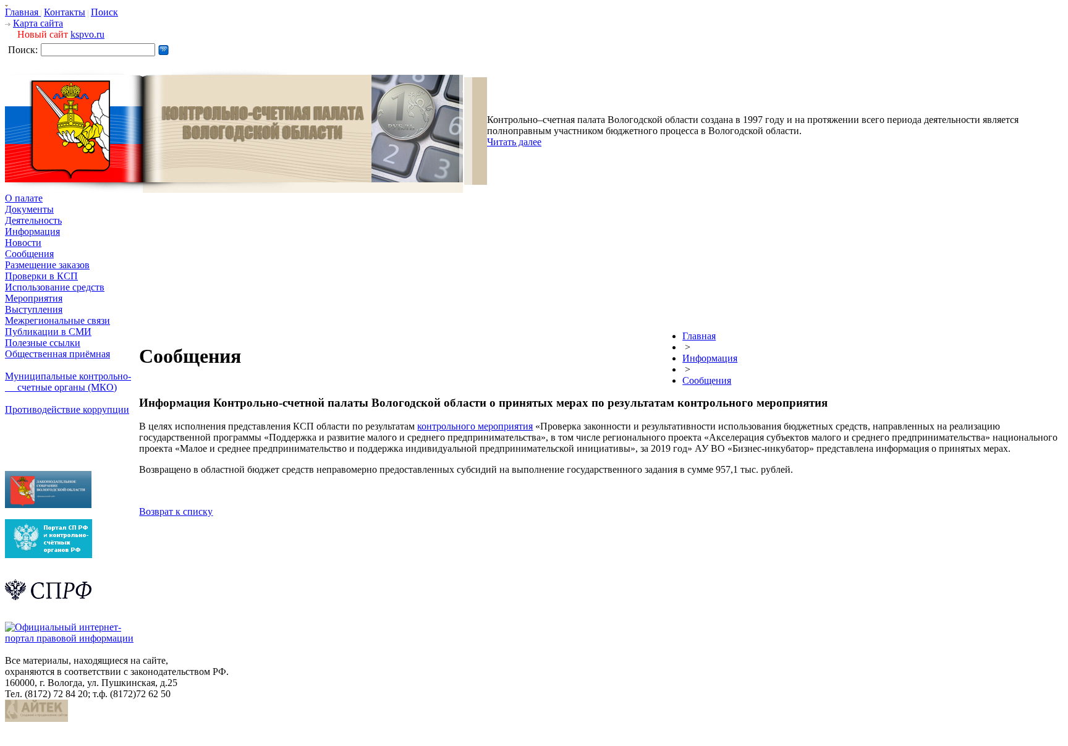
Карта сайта (38, 23)
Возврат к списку (176, 511)
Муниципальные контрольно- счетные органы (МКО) (68, 381)
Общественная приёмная (57, 354)
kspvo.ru (87, 34)
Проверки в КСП (41, 276)
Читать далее (514, 142)
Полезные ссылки (42, 342)
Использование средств (54, 287)
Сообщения (29, 253)
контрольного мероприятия (475, 426)
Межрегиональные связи (57, 320)
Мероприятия (33, 298)
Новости (23, 242)
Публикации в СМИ (48, 331)
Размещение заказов (47, 265)
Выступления (33, 309)
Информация (32, 231)
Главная (23, 12)
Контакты (64, 12)
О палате (24, 198)
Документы (29, 209)
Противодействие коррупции (67, 409)
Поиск (104, 12)
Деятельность (33, 220)
